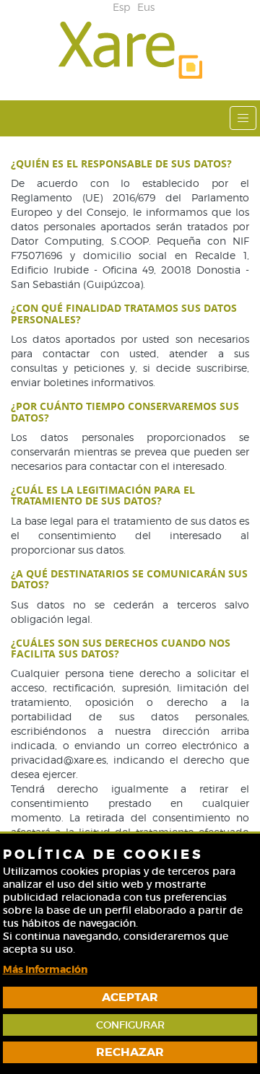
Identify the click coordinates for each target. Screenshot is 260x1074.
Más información (45, 969)
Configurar (130, 1024)
